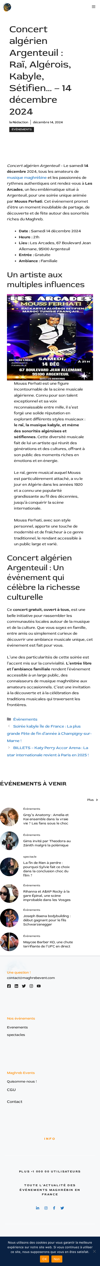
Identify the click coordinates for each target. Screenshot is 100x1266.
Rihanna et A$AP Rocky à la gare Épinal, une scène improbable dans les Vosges (47, 895)
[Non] (94, 1251)
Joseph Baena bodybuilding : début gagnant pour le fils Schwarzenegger (46, 920)
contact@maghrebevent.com (31, 978)
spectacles (16, 1035)
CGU (11, 1089)
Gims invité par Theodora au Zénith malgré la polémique (47, 843)
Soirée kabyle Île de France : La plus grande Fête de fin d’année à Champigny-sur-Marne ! (49, 733)
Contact (14, 1101)
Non (57, 1259)
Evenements (17, 1027)
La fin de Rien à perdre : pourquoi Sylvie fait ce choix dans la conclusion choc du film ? (46, 869)
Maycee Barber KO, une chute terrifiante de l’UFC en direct (48, 944)
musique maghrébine (27, 177)
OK (44, 1259)
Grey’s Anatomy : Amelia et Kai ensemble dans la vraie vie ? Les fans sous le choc (46, 819)
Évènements (22, 129)
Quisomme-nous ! (22, 1081)
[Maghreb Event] (7, 7)
